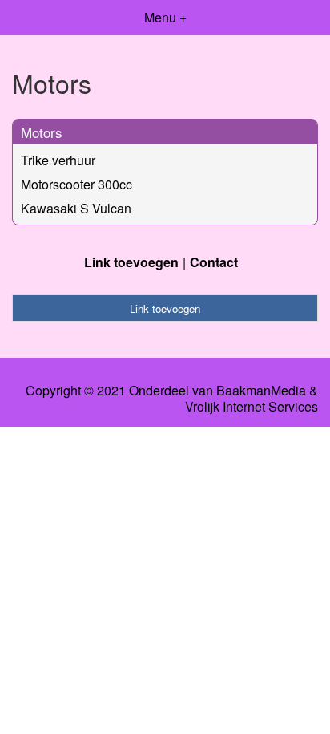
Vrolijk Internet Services (251, 407)
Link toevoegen (131, 262)
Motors (41, 132)
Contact (214, 262)
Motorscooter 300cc (76, 184)
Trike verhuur (58, 160)
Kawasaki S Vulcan (76, 208)
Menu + (165, 17)
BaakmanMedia (261, 391)
